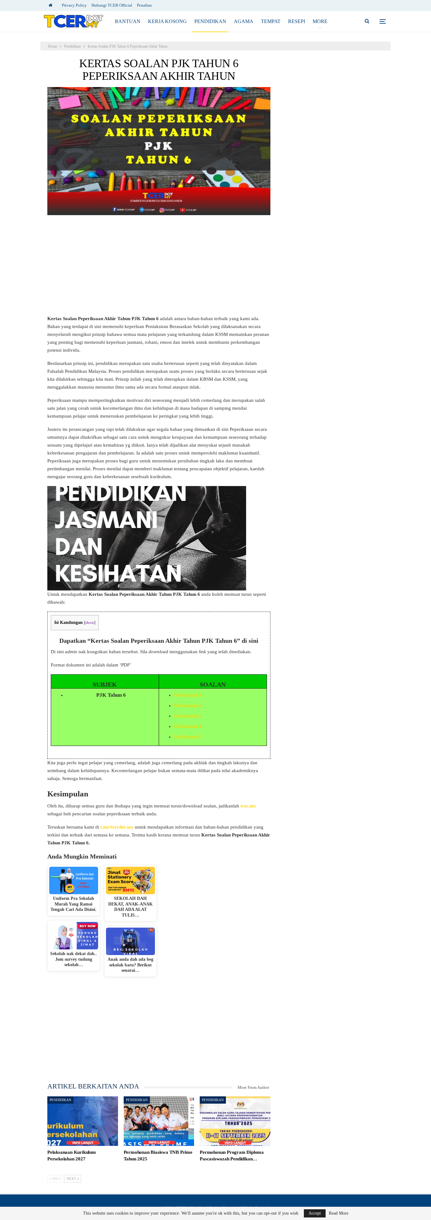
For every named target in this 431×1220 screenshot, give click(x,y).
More (320, 21)
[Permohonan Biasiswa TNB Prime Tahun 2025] (159, 1121)
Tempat (270, 21)
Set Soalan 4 (188, 726)
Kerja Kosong (167, 21)
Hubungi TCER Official (112, 5)
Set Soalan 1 (188, 695)
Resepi (296, 21)
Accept (315, 1213)
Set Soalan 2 (188, 705)
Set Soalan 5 (188, 737)
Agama (243, 21)
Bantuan (127, 21)
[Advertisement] (158, 268)
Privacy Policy (74, 5)
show (89, 622)
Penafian (144, 5)
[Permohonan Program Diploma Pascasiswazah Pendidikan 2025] (235, 1121)
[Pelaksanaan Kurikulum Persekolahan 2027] (82, 1121)
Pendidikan (210, 21)
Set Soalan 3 (188, 716)
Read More (338, 1213)
